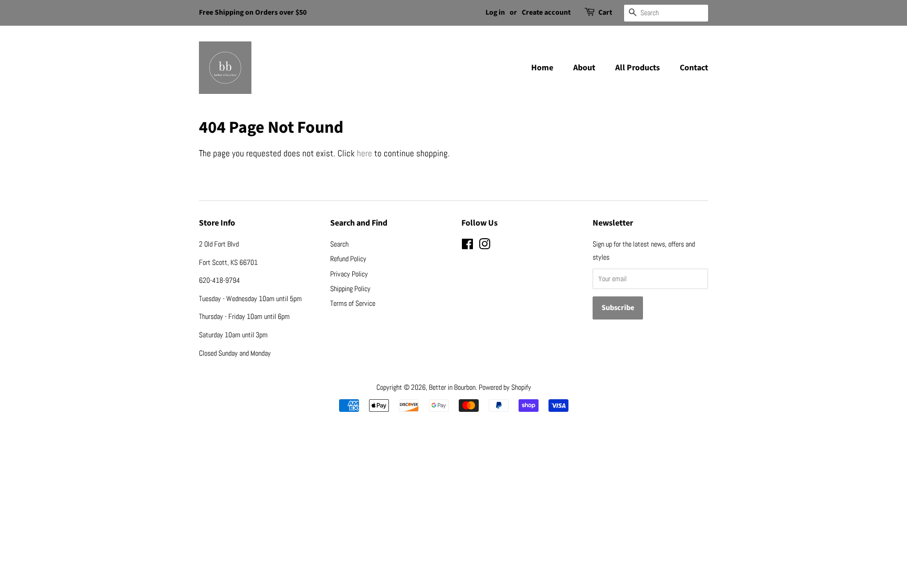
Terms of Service (352, 303)
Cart (605, 12)
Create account (546, 12)
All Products (637, 67)
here (364, 153)
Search (339, 244)
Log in (495, 12)
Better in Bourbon (452, 387)
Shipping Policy (350, 288)
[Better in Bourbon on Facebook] (467, 246)
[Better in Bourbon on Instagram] (484, 246)
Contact (694, 67)
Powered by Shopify (505, 387)
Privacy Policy (349, 274)
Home (542, 67)
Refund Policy (348, 258)
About (584, 67)
